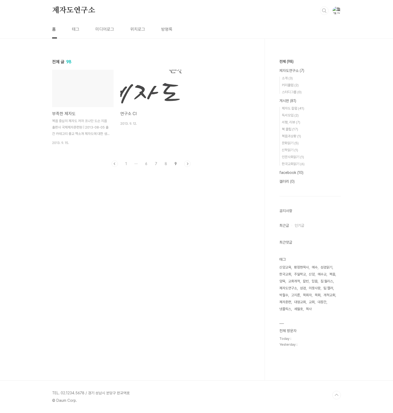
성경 (303, 288)
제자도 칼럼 (293, 108)
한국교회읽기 (293, 164)
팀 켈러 (328, 288)
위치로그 (137, 29)
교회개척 (294, 281)
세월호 (298, 309)
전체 (286, 61)
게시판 (287, 101)
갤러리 (287, 181)
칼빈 (306, 281)
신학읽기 (290, 150)
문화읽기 (290, 143)
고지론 (295, 295)
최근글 (284, 225)
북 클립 (290, 129)
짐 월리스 (327, 281)
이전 (114, 164)
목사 (309, 309)
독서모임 (290, 115)
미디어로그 (104, 29)
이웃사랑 (315, 288)
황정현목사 (301, 267)
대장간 (322, 302)
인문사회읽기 (293, 157)
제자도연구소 (73, 10)
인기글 (299, 225)
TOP (336, 395)
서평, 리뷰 (291, 122)
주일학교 (300, 274)
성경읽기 (326, 267)
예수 (315, 267)
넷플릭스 (285, 309)
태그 (75, 29)
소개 (287, 78)
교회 (312, 302)
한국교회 (285, 274)
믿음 (315, 281)
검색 (324, 11)
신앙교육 (285, 267)
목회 (318, 295)
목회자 (307, 295)
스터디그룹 (292, 92)
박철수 (283, 295)
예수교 (322, 274)
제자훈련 (285, 302)
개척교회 (329, 295)
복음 (332, 274)
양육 (282, 281)
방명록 (166, 29)
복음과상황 (291, 136)
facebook (291, 172)
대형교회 (300, 302)
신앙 (312, 274)
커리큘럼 (290, 85)
